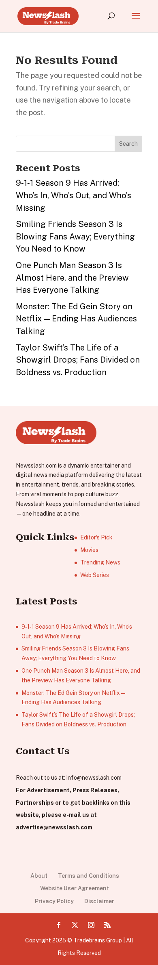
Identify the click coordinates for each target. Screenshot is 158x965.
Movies (89, 550)
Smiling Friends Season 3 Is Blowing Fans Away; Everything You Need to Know (75, 236)
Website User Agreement (74, 888)
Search (128, 144)
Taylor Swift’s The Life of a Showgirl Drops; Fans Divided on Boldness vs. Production (78, 360)
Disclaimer (99, 901)
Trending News (100, 562)
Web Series (94, 575)
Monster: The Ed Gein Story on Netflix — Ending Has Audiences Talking (76, 319)
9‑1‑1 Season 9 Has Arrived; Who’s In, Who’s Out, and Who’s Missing (73, 195)
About (38, 876)
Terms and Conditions (88, 876)
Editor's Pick (96, 537)
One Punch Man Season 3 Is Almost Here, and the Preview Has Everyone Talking (72, 277)
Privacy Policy (54, 901)
